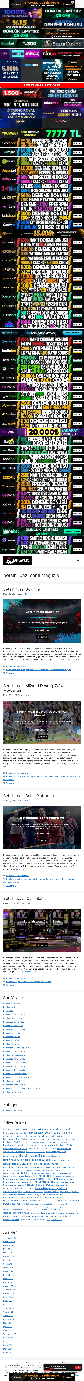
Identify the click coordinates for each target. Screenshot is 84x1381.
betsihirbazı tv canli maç (53, 1195)
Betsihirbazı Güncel (16, 1163)
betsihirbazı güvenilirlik (11, 1170)
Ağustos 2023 (9, 1330)
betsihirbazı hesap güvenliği (13, 1173)
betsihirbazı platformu (59, 1185)
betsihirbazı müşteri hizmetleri (16, 1182)
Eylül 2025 (7, 1253)
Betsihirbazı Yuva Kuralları (14, 1059)
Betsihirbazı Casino (64, 1145)
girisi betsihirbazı (54, 1213)
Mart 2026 (8, 1249)
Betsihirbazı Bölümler (22, 589)
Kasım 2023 (8, 1319)
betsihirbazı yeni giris (37, 1204)
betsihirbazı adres (41, 1129)
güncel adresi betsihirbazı (16, 1216)
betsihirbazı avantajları (12, 1133)
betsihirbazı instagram (32, 1173)
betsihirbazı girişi (41, 1159)
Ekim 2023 (8, 1323)
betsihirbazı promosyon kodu (51, 1188)
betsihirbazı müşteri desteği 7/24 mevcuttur (49, 776)
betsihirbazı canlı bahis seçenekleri (64, 1139)
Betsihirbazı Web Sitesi (51, 1197)
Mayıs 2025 (8, 1260)
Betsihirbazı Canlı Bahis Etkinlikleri (18, 1077)
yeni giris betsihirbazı (54, 1220)
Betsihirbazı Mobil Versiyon (15, 1066)
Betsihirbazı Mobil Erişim (14, 1014)
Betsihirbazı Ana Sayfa (13, 1033)
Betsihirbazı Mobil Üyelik (14, 1085)
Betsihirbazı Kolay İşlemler (14, 1055)
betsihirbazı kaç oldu (44, 1176)
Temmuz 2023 (9, 1334)
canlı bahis (46, 982)
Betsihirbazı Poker (9, 1188)
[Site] (42, 142)
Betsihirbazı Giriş (10, 1007)
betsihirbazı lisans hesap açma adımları (66, 1176)
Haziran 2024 (9, 1293)
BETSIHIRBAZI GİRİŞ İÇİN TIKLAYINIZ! (42, 85)
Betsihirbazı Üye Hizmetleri (15, 1063)
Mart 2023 (8, 1349)
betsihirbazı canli (29, 1136)
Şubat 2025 (8, 1264)
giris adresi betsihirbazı (16, 1212)
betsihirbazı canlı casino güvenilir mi (36, 1142)
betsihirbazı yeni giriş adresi (58, 1204)
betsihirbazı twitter (30, 1197)
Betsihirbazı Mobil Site (13, 1026)
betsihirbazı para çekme (37, 1185)
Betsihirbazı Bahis (34, 1132)
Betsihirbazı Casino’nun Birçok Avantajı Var (22, 1088)
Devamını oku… (73, 659)
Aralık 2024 (8, 1271)
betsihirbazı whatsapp (12, 1201)
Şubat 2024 (8, 1308)
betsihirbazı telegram (34, 1195)
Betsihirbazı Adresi (11, 1003)
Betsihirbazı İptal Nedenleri (15, 1074)
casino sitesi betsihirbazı (53, 1209)
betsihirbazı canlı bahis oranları (39, 1139)
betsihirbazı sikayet (33, 1191)
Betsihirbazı (8, 1011)
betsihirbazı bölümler (15, 670)
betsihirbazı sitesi (51, 1192)
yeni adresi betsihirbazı (33, 1219)
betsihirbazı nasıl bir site (41, 1182)
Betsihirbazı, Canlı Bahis (24, 898)
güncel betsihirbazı (37, 1216)
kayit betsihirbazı (52, 1216)
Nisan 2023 (8, 1345)
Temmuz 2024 (9, 1290)
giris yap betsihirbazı (70, 1213)
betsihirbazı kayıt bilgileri (60, 670)
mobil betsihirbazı (68, 1216)
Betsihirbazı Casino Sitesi (14, 1029)
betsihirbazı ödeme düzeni (25, 1207)
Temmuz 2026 (9, 1238)
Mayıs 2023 (8, 1341)
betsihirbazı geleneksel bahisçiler (35, 1152)
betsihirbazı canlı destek (15, 1145)
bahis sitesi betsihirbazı (11, 1129)
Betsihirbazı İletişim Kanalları (13, 1209)
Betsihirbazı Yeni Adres (69, 1200)
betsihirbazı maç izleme (47, 1179)
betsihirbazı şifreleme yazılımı (32, 1209)
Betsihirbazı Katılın (11, 1044)
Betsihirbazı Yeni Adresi (16, 1203)
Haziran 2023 (9, 1338)
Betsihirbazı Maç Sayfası (14, 1051)
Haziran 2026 (9, 1242)
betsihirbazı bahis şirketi (12, 1136)
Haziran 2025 (9, 1256)
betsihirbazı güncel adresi (15, 1167)
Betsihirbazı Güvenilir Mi (31, 1170)
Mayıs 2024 (8, 1297)
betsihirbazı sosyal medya (69, 1192)
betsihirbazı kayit (64, 1173)
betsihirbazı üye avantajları (41, 1207)
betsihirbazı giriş (53, 1156)
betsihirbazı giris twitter (56, 1152)
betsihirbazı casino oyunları (15, 1149)
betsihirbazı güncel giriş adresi (39, 1167)
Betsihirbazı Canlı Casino (14, 1142)
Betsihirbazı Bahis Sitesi (13, 1022)
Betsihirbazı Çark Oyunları (14, 1070)
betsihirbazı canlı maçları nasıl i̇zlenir (42, 1145)
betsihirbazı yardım (30, 1201)
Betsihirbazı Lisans (11, 1040)
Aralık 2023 (8, 1316)
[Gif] (42, 233)
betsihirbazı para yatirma (13, 1185)
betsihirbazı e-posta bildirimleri (14, 1152)
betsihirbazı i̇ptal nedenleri (48, 1173)
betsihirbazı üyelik (57, 1207)
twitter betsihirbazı (11, 1220)
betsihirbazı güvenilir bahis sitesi (62, 1167)
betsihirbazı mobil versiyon (66, 1179)
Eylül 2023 (7, 1327)
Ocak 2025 (8, 1267)
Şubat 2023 (8, 1353)
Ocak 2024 (8, 1312)
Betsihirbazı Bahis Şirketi (14, 1092)
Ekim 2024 (8, 1279)
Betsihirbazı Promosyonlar (17, 666)
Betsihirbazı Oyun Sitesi (64, 1182)
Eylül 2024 (7, 1282)
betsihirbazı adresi (61, 1129)
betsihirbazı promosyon (25, 1188)
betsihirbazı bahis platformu (18, 879)
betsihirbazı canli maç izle (37, 670)
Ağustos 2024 (9, 1286)
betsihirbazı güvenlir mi (52, 1170)
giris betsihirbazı (38, 1213)
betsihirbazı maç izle (27, 1179)
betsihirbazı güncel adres (44, 1163)
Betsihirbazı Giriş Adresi (13, 1018)
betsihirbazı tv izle (11, 1197)
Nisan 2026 (8, 1245)
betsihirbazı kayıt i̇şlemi (25, 1176)
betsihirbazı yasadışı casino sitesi (47, 1201)
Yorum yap (11, 673)
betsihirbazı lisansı (11, 1179)
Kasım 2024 (8, 1275)
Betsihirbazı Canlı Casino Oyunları (59, 1142)
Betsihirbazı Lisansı (11, 1037)
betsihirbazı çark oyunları (10, 1207)
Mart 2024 (8, 1304)
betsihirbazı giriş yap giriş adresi (61, 1160)
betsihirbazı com (64, 1149)
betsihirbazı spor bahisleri (14, 1195)
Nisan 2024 (8, 1301)
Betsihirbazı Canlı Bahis (15, 1139)
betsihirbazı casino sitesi (42, 1148)
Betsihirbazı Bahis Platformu (28, 795)
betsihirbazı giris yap (10, 1156)
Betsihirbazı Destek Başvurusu (16, 1048)
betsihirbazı (11, 982)
